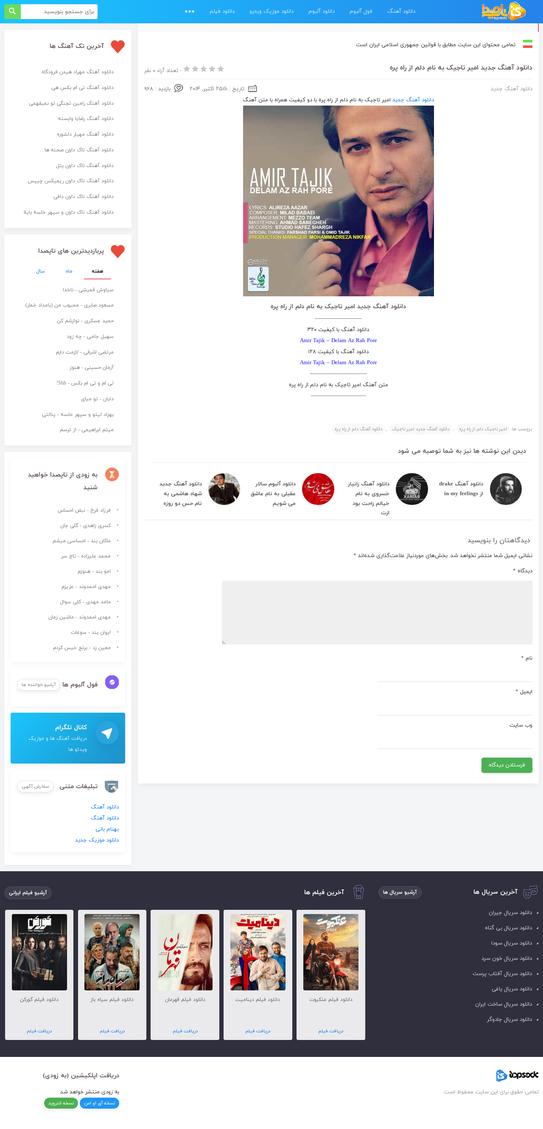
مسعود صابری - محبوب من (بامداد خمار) (69, 305)
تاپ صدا (504, 11)
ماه (69, 271)
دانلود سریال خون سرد (506, 958)
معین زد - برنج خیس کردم (82, 647)
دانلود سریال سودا (511, 943)
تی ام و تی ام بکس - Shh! (85, 383)
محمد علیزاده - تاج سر (86, 556)
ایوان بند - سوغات (91, 632)
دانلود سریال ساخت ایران (503, 1004)
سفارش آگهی (35, 786)
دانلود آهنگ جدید (511, 89)
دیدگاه (522, 571)
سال (40, 271)
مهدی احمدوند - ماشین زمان (79, 617)
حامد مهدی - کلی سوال (85, 602)
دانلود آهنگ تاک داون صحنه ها (79, 150)
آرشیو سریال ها (400, 892)
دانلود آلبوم (321, 11)
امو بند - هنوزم (94, 571)
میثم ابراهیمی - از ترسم (87, 430)
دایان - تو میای (97, 399)
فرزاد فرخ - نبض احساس (84, 510)
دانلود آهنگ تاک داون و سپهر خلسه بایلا (68, 212)
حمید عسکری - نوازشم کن (85, 321)
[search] (12, 11)
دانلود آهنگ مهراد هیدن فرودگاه (78, 72)
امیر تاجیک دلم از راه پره (483, 429)
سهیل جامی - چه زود (90, 336)
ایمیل (523, 692)
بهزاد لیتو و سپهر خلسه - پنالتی (78, 414)
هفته (97, 271)
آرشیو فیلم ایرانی (28, 892)
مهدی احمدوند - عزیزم (86, 586)
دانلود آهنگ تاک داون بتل (85, 165)
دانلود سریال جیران (510, 913)
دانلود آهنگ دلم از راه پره (358, 429)
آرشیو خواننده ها (39, 684)
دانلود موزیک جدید (97, 840)
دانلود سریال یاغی (512, 989)
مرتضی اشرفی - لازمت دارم (85, 352)
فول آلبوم (361, 11)
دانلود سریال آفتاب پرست (502, 974)
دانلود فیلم (222, 11)
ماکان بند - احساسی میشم (82, 541)
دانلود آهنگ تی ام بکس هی (82, 87)
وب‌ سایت (520, 725)
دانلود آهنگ (401, 11)
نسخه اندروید (61, 1103)
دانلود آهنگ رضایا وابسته (86, 118)
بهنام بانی (107, 829)
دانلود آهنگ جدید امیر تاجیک (420, 429)
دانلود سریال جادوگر (509, 1019)
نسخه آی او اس (99, 1103)
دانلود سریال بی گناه (508, 928)
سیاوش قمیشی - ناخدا (88, 290)
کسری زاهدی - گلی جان (85, 525)
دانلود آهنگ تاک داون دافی (83, 196)
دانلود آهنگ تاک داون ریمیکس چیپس (71, 181)
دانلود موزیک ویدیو (271, 11)
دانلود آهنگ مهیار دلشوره (85, 134)
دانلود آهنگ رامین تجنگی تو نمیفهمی (71, 103)
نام (526, 658)
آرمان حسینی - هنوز (92, 367)
